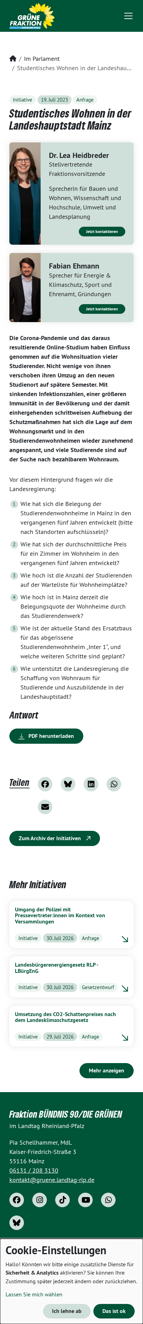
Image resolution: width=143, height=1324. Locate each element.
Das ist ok (114, 1311)
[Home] (32, 16)
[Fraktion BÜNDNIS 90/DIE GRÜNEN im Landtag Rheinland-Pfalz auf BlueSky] (16, 1222)
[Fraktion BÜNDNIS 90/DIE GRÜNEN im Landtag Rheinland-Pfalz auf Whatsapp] (108, 1200)
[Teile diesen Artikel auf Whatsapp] (114, 784)
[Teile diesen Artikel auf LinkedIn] (91, 784)
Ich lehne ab (67, 1311)
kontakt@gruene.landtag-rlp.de (51, 1180)
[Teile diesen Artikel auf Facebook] (45, 784)
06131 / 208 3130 (33, 1170)
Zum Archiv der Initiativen (50, 838)
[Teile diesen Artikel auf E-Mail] (45, 807)
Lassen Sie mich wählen (34, 1294)
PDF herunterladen (50, 736)
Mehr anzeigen (106, 1070)
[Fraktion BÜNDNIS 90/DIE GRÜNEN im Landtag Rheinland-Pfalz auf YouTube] (85, 1200)
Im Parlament (42, 59)
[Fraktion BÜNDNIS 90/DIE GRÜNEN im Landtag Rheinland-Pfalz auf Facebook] (16, 1200)
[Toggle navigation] (128, 15)
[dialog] (71, 1281)
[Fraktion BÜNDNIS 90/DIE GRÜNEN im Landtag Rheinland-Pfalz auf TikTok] (62, 1200)
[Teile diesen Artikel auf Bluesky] (68, 784)
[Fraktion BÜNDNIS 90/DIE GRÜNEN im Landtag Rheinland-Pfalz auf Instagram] (39, 1200)
